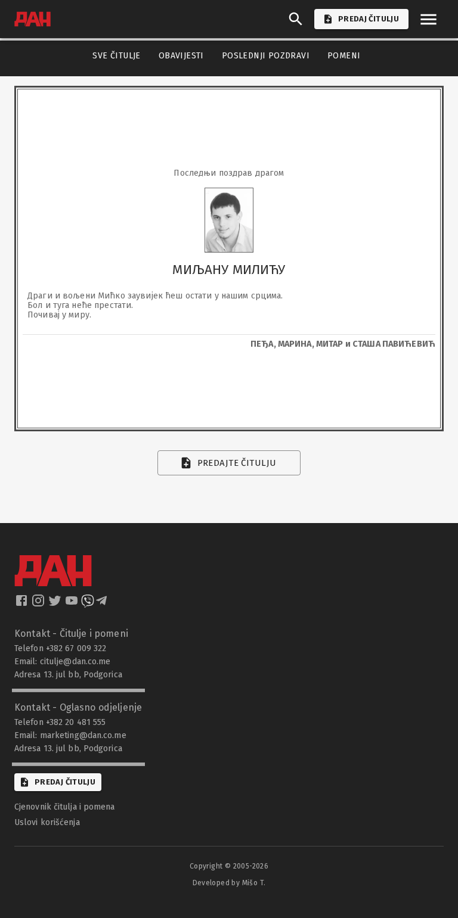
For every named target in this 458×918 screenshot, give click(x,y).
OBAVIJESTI (181, 56)
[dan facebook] (22, 604)
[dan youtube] (72, 604)
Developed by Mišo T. (229, 883)
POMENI (343, 56)
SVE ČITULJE (116, 56)
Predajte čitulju (237, 463)
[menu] (428, 19)
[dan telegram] (102, 604)
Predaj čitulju (65, 781)
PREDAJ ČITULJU (368, 18)
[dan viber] (87, 604)
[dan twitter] (56, 604)
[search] (296, 19)
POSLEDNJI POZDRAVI (266, 56)
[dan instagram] (39, 604)
